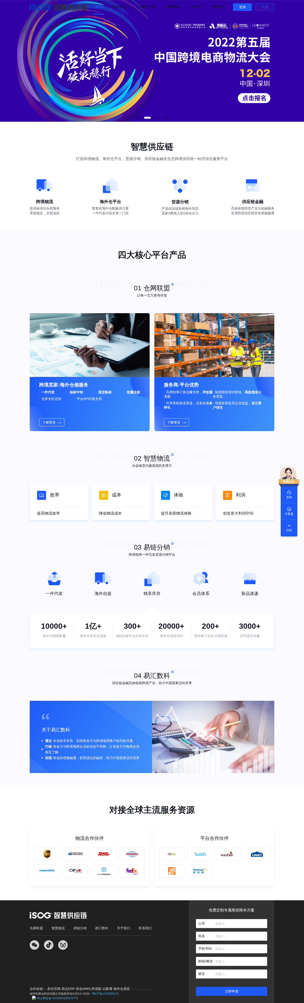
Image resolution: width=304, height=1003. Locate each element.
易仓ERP (68, 989)
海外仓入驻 (147, 7)
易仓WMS (83, 989)
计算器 (196, 7)
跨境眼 (96, 989)
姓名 (201, 936)
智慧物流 (58, 928)
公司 (201, 923)
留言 (201, 974)
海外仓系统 (121, 989)
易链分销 (80, 928)
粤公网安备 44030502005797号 (57, 998)
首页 (98, 7)
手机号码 (205, 948)
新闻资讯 (173, 7)
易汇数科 (101, 928)
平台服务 (120, 7)
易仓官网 (54, 989)
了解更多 (49, 422)
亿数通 (107, 989)
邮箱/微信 (205, 961)
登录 (242, 7)
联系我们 (145, 928)
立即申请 (231, 991)
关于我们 (218, 7)
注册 (264, 7)
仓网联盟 (36, 928)
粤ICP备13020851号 (105, 993)
